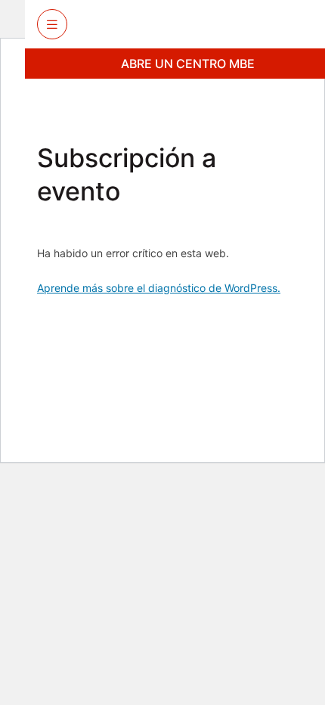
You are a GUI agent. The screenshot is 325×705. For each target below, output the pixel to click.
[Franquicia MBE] (202, 24)
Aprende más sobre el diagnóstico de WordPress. (158, 287)
